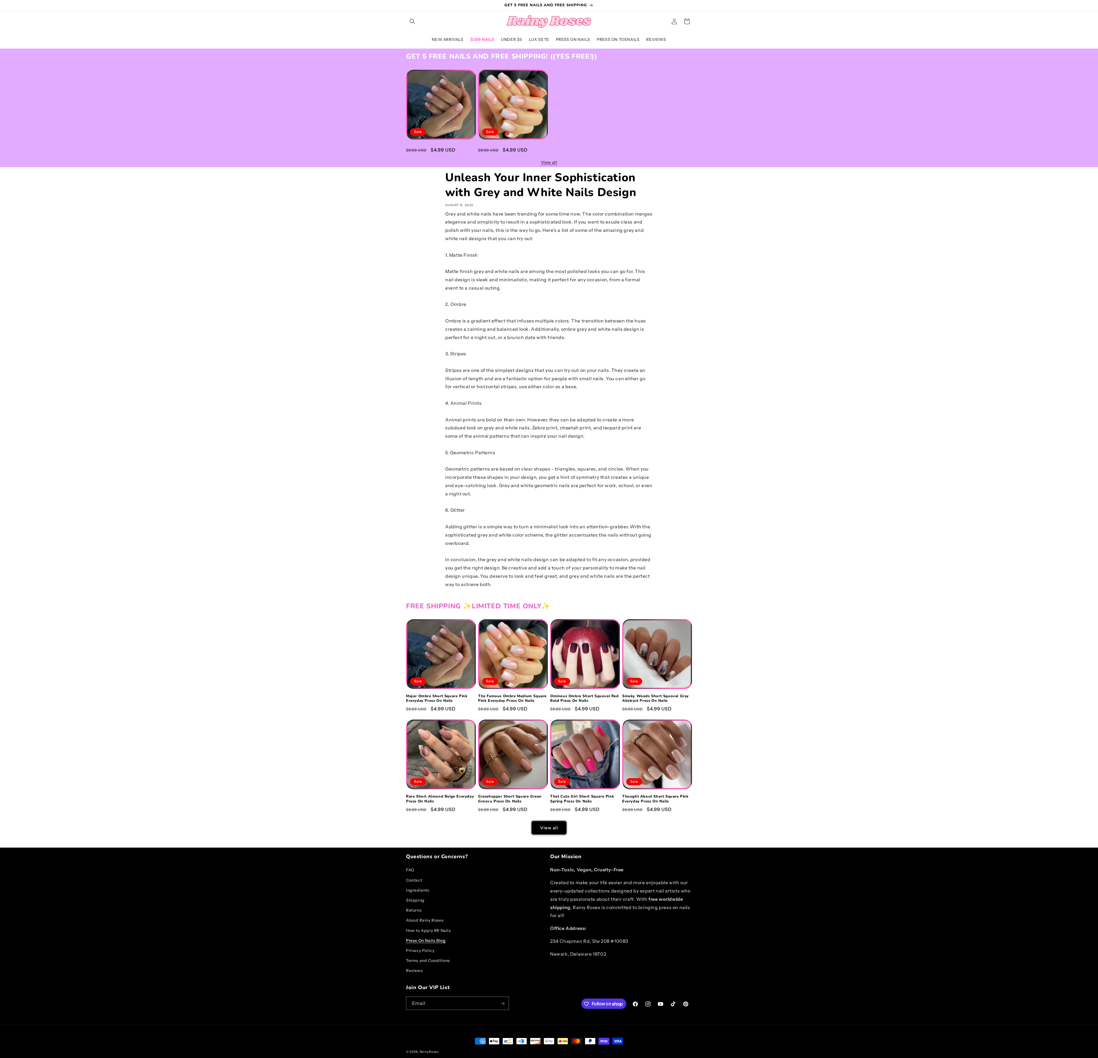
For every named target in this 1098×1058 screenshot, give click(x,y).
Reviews (414, 970)
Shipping (415, 900)
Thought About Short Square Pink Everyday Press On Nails (655, 799)
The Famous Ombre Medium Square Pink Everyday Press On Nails (512, 149)
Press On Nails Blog (425, 940)
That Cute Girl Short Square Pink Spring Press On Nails (582, 799)
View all (549, 162)
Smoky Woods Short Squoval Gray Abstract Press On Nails (655, 699)
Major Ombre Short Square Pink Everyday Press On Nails (436, 149)
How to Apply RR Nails (428, 930)
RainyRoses (429, 1052)
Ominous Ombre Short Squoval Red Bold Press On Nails (584, 699)
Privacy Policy (420, 950)
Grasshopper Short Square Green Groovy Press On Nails (510, 799)
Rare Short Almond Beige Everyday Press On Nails (440, 799)
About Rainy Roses (424, 920)
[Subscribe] (502, 1003)
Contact (414, 879)
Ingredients (417, 890)
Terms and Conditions (428, 960)
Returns (413, 910)
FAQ (410, 869)
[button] (412, 21)
